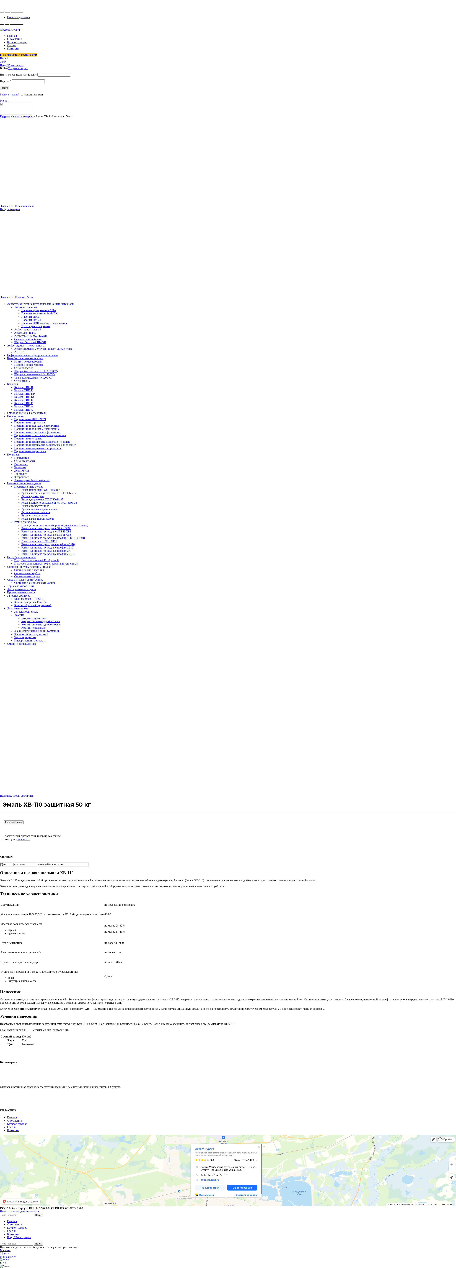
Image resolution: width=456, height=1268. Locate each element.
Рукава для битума (32, 496)
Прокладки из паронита (35, 326)
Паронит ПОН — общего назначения (44, 323)
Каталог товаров (22, 116)
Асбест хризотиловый (27, 329)
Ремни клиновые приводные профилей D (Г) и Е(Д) (53, 537)
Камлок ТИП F (23, 403)
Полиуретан (21, 457)
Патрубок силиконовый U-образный (36, 560)
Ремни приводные (25, 521)
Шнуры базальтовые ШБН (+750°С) (36, 371)
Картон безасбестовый (28, 361)
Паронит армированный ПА (38, 310)
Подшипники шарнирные (30, 451)
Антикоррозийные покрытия (32, 480)
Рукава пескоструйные (35, 505)
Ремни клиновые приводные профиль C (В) (48, 544)
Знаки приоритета (25, 637)
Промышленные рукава (28, 486)
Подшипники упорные (28, 438)
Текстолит (20, 473)
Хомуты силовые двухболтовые (40, 621)
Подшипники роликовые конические (36, 428)
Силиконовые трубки (27, 573)
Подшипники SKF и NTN (30, 419)
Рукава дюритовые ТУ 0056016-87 (42, 499)
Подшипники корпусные (29, 422)
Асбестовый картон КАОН (30, 335)
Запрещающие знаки (26, 611)
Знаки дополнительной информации (36, 630)
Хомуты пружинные (33, 618)
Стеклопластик (23, 367)
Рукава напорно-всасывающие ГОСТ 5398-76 (49, 502)
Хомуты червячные (33, 627)
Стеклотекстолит (24, 460)
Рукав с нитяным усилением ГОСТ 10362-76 (48, 493)
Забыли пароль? (9, 94)
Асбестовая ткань (25, 332)
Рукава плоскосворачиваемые (39, 509)
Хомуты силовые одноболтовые (40, 624)
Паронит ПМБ (30, 316)
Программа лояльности (18, 54)
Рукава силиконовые (34, 515)
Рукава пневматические (35, 512)
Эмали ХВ (23, 839)
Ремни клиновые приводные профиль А (46, 550)
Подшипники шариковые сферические (37, 448)
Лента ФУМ (21, 470)
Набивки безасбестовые (28, 364)
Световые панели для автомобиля (34, 582)
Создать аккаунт (18, 68)
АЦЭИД (19, 351)
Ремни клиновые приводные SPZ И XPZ (46, 534)
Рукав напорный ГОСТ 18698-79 (41, 489)
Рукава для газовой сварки (37, 518)
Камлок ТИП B (23, 387)
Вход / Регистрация (19, 1237)
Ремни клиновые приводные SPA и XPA (46, 528)
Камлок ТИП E (23, 400)
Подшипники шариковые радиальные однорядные (45, 444)
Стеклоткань (22, 380)
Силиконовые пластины (29, 569)
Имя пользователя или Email (18, 74)
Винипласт (21, 464)
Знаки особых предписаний (31, 634)
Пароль (5, 81)
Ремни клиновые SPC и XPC (39, 541)
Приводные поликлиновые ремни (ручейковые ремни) (54, 525)
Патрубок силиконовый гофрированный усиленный (46, 563)
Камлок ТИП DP (24, 393)
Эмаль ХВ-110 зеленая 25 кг (17, 206)
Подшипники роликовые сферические (37, 432)
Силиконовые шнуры (27, 576)
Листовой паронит (25, 307)
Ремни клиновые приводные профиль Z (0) (47, 547)
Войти (4, 88)
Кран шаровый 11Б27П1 (29, 598)
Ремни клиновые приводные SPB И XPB (46, 531)
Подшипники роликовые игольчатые (36, 425)
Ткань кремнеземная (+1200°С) (33, 377)
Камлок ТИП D (23, 390)
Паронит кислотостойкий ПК (39, 313)
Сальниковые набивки (28, 339)
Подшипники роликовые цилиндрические (40, 435)
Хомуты (19, 614)
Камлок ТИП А (23, 406)
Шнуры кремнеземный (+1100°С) (34, 374)
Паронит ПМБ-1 (31, 319)
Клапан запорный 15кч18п (30, 602)
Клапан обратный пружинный (32, 605)
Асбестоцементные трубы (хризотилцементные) (43, 348)
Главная (5, 116)
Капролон (20, 467)
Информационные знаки (29, 640)
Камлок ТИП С (23, 409)
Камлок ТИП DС (24, 396)
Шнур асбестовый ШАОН (30, 342)
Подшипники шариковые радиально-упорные (42, 441)
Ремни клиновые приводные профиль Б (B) (47, 553)
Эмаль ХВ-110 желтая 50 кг (16, 297)
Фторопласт (21, 476)
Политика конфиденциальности (19, 1211)
